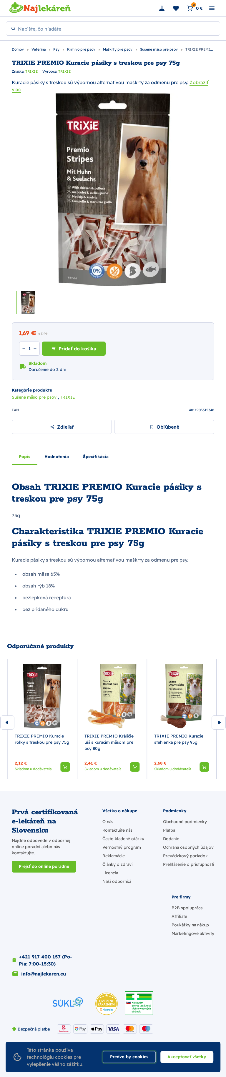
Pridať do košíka (77, 349)
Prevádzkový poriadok (185, 855)
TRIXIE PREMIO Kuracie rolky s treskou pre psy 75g (42, 739)
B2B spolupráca (187, 907)
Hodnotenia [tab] (56, 456)
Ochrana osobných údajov (188, 847)
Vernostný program (121, 847)
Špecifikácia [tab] (96, 456)
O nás (107, 821)
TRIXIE (31, 71)
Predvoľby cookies (129, 1056)
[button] (65, 767)
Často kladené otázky (123, 838)
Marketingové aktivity (193, 933)
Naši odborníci (116, 881)
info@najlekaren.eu (43, 974)
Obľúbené (168, 427)
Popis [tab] (24, 456)
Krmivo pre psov (81, 49)
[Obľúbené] (176, 8)
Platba (169, 830)
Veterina (38, 49)
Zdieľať (65, 427)
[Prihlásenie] (162, 8)
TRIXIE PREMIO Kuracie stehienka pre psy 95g (178, 739)
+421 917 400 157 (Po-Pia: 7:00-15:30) (45, 960)
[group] (42, 719)
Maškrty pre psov (118, 49)
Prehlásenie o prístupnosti (188, 864)
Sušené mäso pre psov (159, 49)
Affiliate (179, 916)
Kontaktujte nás (117, 830)
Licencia (110, 872)
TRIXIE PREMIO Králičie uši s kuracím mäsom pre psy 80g (109, 742)
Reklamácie (113, 855)
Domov (18, 49)
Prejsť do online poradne (44, 866)
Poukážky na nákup (190, 925)
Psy (56, 49)
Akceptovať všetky (186, 1056)
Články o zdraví (117, 864)
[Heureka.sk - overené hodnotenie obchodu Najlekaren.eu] (106, 1004)
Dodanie (171, 838)
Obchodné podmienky (185, 821)
